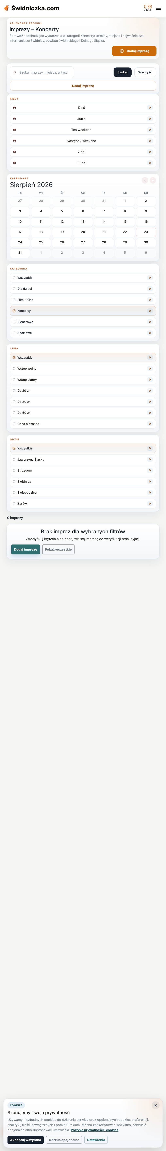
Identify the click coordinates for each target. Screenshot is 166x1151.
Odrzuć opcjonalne (64, 1140)
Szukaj (122, 72)
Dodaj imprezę (138, 51)
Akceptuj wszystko (25, 1140)
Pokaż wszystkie (58, 549)
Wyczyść (145, 72)
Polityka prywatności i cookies (94, 1130)
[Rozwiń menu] (158, 8)
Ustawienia (96, 1140)
